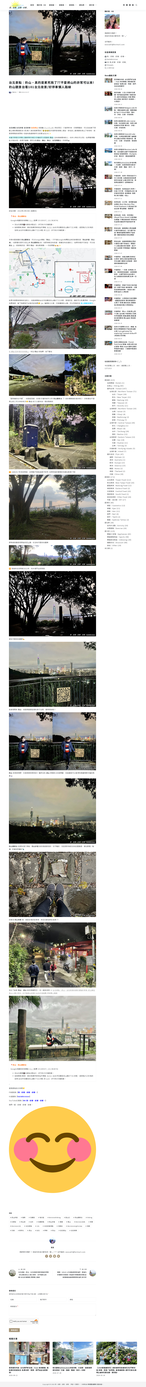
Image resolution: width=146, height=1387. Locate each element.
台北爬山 (62, 1230)
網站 (71, 1299)
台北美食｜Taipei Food (116, 480)
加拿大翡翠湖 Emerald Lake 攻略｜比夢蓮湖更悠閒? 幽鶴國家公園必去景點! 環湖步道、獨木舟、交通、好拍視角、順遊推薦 (125, 138)
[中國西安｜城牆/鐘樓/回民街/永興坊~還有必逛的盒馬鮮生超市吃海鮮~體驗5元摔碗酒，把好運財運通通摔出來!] (108, 258)
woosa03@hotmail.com (115, 44)
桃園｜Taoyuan (118, 403)
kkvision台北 (79, 1222)
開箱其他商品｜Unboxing (117, 540)
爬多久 (21, 1230)
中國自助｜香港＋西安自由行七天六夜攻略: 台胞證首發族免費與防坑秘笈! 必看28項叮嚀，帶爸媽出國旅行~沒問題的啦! (125, 179)
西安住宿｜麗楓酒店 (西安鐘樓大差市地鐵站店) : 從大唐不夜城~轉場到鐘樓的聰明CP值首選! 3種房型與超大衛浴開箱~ (125, 231)
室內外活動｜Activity (115, 525)
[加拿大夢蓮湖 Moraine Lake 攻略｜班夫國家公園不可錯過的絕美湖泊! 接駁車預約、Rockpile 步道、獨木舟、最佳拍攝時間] (108, 150)
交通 (12, 1230)
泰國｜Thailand (116, 471)
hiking (89, 1217)
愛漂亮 (71, 5)
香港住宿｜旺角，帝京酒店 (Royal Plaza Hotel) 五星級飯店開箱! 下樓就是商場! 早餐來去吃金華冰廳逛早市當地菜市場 (125, 218)
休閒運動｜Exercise (115, 528)
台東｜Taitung (118, 445)
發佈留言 (14, 1330)
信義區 (32, 1217)
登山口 (67, 1217)
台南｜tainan (117, 411)
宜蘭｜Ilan (116, 440)
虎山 (29, 1230)
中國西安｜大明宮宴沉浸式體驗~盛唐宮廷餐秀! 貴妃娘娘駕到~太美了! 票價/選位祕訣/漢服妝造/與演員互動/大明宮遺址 (125, 301)
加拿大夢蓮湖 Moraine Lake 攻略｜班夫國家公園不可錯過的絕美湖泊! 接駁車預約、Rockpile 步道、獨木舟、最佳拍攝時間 (125, 152)
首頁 (32, 5)
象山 (68, 1222)
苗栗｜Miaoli (117, 428)
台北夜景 (73, 1230)
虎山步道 (14, 1217)
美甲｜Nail (111, 514)
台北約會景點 (48, 1226)
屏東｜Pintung (118, 420)
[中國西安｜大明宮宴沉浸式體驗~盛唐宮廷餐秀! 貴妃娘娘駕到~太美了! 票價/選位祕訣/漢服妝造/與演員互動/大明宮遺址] (108, 299)
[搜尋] (136, 5)
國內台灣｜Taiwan (114, 388)
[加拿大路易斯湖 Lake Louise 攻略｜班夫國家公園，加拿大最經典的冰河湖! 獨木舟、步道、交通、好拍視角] (108, 122)
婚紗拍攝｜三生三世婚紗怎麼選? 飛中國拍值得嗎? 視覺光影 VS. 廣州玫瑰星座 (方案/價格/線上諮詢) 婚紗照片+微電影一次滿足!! (125, 96)
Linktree (110, 68)
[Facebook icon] (46, 1256)
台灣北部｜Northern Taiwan (121, 391)
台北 (37, 1230)
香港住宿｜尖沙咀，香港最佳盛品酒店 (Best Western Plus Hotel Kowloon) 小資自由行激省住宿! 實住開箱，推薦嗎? (125, 205)
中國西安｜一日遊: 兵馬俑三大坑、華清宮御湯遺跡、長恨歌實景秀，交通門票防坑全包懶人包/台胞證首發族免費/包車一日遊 (125, 274)
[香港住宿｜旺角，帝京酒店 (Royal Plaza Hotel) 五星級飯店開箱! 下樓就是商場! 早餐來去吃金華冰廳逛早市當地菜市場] (108, 216)
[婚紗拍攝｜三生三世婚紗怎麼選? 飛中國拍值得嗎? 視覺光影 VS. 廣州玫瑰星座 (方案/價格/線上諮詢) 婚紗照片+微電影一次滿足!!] (108, 93)
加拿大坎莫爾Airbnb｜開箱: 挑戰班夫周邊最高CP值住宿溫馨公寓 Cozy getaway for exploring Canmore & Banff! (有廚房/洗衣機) (125, 331)
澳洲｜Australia (116, 460)
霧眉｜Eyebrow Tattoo (116, 520)
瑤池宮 (49, 227)
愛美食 (61, 5)
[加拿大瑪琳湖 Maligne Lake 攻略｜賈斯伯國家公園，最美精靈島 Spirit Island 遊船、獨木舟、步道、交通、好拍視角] (108, 109)
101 (37, 1226)
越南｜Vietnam (116, 457)
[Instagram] (127, 5)
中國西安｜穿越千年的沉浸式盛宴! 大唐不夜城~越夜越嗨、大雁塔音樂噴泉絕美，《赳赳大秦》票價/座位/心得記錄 (125, 288)
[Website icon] (50, 1256)
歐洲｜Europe (115, 463)
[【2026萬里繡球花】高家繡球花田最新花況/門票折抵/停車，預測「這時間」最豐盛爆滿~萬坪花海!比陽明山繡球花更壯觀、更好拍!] (116, 1353)
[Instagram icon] (54, 1256)
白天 (31, 1222)
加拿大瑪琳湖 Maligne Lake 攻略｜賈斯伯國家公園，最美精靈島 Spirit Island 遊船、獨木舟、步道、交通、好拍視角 (125, 111)
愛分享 (91, 5)
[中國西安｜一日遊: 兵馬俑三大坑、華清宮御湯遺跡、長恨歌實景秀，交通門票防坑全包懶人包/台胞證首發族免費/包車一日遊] (108, 271)
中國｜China (114, 474)
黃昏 (60, 1222)
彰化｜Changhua (118, 425)
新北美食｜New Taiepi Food (118, 483)
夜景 (91, 1222)
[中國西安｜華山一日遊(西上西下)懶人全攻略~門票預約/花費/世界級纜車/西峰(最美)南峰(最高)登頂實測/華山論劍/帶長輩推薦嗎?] (108, 312)
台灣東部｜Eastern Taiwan (120, 437)
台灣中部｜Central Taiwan (120, 423)
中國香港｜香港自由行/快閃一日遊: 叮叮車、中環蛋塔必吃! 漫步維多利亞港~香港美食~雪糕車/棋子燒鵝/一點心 (125, 192)
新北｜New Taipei (119, 397)
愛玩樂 (81, 5)
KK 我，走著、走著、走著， (34, 1100)
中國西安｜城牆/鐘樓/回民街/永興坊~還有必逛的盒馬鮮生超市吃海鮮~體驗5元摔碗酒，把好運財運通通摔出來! (125, 260)
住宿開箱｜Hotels (114, 383)
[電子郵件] (133, 5)
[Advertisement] (52, 111)
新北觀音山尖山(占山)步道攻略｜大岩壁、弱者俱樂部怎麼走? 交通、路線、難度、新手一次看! (125, 166)
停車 (45, 1230)
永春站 (13, 1222)
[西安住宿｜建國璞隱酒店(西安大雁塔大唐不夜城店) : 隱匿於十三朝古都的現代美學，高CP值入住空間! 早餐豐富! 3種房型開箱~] (108, 242)
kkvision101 (15, 1226)
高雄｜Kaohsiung (119, 417)
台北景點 (28, 1226)
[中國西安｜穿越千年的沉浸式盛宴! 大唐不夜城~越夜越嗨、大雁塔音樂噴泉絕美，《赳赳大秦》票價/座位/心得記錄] (108, 286)
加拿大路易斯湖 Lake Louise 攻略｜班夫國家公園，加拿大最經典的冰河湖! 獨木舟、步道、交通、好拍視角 (125, 124)
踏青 (23, 1217)
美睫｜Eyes (111, 508)
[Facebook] (124, 5)
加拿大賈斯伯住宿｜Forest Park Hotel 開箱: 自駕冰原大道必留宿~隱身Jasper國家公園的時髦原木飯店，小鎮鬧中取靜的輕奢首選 (125, 346)
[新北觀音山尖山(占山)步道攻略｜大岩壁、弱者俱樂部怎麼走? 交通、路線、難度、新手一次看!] (108, 164)
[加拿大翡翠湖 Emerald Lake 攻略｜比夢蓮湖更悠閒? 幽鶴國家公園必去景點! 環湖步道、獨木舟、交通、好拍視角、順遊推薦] (108, 135)
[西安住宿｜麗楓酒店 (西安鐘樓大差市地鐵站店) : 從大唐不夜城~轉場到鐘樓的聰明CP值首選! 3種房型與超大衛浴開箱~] (108, 229)
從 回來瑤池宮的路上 (19, 351)
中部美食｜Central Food (117, 491)
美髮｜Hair (111, 511)
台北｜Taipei (117, 394)
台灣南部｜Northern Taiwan (121, 408)
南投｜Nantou (118, 434)
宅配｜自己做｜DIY (114, 500)
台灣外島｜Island (116, 451)
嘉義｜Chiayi (117, 414)
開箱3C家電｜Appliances (117, 534)
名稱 (12, 1299)
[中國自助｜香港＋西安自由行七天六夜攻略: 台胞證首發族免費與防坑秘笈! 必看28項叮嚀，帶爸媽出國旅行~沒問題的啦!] (108, 177)
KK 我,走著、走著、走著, (116, 62)
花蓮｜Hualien (118, 443)
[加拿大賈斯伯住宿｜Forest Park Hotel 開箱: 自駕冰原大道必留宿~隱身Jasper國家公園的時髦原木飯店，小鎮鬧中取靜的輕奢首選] (108, 343)
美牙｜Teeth (112, 517)
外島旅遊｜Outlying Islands (121, 448)
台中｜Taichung (118, 431)
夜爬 (88, 1226)
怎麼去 (60, 1226)
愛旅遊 (51, 5)
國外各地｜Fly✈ (113, 454)
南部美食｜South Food (116, 494)
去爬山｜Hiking (113, 386)
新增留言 (14, 1306)
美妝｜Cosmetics (114, 505)
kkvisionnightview (74, 1226)
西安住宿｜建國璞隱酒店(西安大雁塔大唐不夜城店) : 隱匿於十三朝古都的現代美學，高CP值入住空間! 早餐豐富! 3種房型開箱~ (125, 245)
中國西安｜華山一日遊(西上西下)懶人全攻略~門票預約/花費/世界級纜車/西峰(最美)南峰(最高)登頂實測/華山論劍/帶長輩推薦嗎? (125, 315)
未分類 (107, 548)
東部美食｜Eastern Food (117, 488)
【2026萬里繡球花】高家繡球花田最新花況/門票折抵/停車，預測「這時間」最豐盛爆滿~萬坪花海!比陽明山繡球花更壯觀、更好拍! (116, 1370)
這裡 (48, 230)
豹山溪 (22, 1222)
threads (110, 65)
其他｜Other (112, 545)
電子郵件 (43, 1299)
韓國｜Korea (115, 468)
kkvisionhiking (54, 1217)
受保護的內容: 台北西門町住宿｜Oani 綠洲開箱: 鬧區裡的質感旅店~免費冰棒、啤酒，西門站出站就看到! (125, 82)
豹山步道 (51, 1222)
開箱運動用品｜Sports (116, 537)
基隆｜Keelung (118, 400)
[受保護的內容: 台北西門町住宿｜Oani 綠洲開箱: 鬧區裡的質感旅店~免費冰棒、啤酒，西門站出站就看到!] (108, 80)
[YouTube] (130, 5)
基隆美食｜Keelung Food (117, 485)
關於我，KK (41, 5)
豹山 (31, 220)
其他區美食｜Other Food (117, 497)
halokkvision (23, 1096)
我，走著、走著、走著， (27, 1092)
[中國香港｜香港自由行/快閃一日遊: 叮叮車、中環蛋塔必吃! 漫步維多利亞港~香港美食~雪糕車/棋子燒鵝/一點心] (108, 190)
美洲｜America (116, 465)
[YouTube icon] (58, 1256)
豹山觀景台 (77, 1217)
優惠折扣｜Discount (115, 542)
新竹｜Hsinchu (118, 405)
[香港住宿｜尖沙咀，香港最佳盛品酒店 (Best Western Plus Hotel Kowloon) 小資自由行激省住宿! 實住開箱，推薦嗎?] (108, 203)
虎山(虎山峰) (49, 127)
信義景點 (40, 1222)
